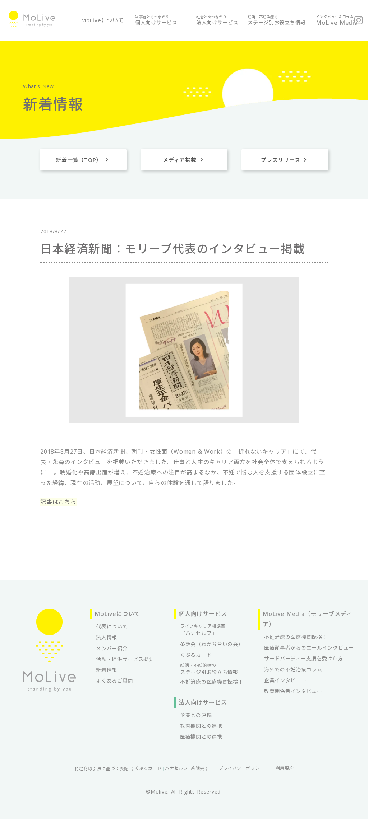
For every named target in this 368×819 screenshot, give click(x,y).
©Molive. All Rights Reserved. (184, 791)
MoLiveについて (102, 20)
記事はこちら (58, 502)
